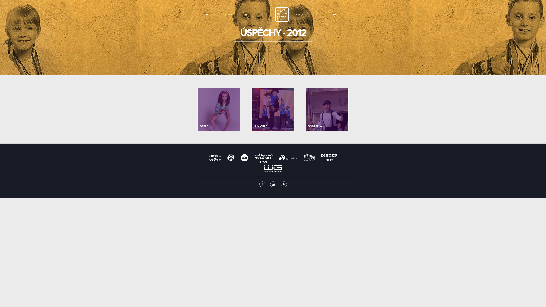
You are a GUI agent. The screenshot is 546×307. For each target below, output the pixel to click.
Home (282, 14)
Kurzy (299, 14)
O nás (228, 14)
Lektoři (264, 14)
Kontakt (335, 14)
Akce (246, 14)
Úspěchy (317, 14)
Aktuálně (210, 14)
